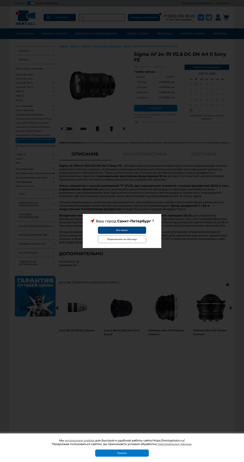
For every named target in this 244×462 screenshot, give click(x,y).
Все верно (122, 230)
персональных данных (175, 444)
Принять (122, 453)
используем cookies (79, 440)
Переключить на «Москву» (122, 239)
